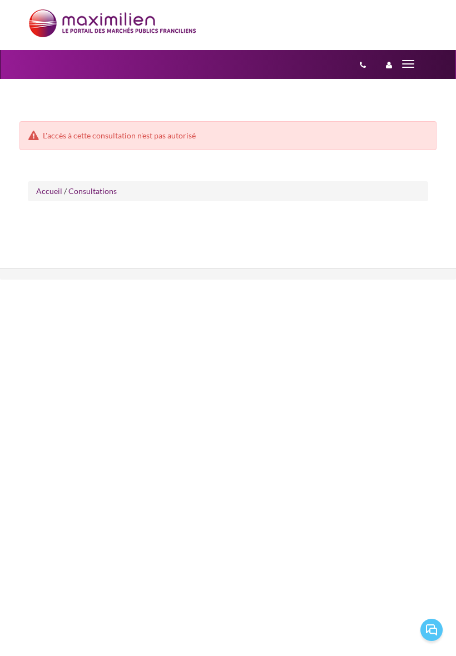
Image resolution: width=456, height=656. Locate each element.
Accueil (49, 191)
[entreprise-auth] (389, 64)
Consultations (92, 191)
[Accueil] (112, 23)
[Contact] (363, 64)
